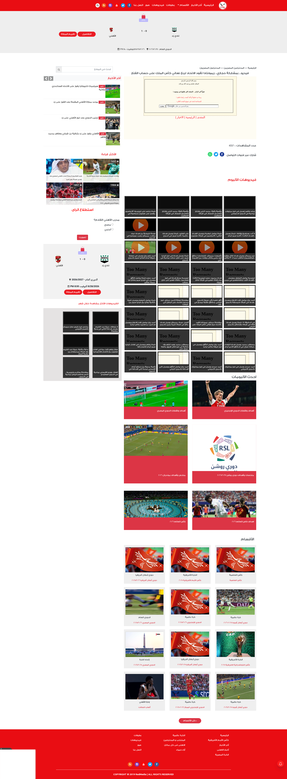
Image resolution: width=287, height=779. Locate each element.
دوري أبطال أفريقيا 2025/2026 (144, 580)
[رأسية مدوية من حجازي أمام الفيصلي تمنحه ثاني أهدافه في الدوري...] (140, 363)
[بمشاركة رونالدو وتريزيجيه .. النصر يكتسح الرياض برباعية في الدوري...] (76, 369)
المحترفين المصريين (234, 68)
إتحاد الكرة (144, 659)
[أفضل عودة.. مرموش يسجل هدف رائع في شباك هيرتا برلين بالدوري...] (173, 319)
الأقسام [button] (184, 5)
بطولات (170, 5)
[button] (46, 78)
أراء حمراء (180, 750)
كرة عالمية (235, 617)
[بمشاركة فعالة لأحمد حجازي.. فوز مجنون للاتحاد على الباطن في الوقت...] (173, 297)
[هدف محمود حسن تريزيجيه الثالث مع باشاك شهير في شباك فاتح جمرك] (206, 275)
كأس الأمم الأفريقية (218, 740)
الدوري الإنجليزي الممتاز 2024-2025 (190, 707)
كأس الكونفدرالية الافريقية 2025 (235, 665)
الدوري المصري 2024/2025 (144, 665)
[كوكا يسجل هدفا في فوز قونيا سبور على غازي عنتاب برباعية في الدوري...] (173, 252)
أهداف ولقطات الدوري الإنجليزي (239, 411)
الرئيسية (208, 5)
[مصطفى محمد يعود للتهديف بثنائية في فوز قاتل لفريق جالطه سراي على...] (173, 341)
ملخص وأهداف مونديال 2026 (172, 475)
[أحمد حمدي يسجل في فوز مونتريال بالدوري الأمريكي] (240, 363)
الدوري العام (144, 617)
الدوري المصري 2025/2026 (144, 623)
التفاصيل (86, 34)
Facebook (222, 154)
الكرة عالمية (179, 735)
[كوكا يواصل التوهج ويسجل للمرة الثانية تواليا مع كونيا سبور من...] (140, 297)
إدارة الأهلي (144, 702)
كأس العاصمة (235, 575)
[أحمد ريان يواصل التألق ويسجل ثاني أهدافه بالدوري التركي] (173, 363)
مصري (108, 225)
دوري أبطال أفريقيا (144, 575)
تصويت (82, 237)
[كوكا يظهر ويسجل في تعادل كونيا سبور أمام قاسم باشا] (140, 341)
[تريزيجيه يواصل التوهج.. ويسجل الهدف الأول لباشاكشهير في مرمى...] (240, 275)
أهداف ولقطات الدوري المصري (171, 411)
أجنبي (108, 229)
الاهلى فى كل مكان (174, 745)
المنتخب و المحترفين (174, 740)
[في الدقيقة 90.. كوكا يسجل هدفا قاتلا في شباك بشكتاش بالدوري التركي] (240, 319)
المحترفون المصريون (210, 68)
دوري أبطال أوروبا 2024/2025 (235, 707)
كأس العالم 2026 (178, 521)
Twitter (216, 154)
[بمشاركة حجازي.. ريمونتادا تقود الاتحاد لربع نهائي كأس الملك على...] (206, 319)
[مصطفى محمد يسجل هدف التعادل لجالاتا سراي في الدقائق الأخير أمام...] (240, 341)
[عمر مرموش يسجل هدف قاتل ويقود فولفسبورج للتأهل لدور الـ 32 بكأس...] (240, 252)
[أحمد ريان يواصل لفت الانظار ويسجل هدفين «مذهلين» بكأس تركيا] (140, 319)
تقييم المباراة (68, 34)
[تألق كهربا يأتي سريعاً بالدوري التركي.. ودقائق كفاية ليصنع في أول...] (206, 297)
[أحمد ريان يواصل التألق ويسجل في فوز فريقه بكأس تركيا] (206, 341)
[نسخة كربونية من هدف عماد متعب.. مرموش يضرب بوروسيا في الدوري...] (140, 230)
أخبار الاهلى (223, 750)
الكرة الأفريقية (190, 575)
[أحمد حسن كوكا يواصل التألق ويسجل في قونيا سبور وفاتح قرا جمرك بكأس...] (140, 275)
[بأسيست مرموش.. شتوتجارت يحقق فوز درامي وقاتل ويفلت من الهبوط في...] (206, 252)
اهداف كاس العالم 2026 (243, 521)
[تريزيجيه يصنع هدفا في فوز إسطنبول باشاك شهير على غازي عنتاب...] (173, 275)
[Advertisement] (201, 168)
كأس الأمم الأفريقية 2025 (190, 580)
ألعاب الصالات (144, 707)
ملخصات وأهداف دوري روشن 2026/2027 (235, 475)
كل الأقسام (190, 720)
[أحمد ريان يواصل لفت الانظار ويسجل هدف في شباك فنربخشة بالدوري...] (240, 297)
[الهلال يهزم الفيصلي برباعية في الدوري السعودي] (105, 369)
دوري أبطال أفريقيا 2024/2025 (190, 665)
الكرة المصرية (222, 755)
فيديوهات (158, 5)
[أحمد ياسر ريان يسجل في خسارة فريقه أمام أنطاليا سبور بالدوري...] (140, 252)
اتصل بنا (138, 5)
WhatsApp (210, 154)
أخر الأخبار (196, 5)
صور (147, 5)
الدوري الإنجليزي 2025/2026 (189, 622)
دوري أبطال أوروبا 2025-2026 (236, 623)
